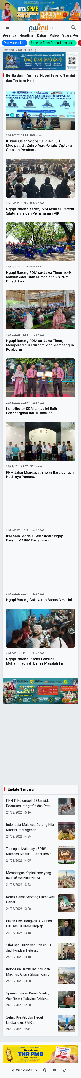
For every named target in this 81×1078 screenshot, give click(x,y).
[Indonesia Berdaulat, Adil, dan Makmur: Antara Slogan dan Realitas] (66, 975)
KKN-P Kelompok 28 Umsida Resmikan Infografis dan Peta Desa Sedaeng (28, 803)
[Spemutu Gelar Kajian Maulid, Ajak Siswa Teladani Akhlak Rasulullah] (66, 999)
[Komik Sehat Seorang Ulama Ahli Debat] (66, 903)
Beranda (9, 35)
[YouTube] (54, 1070)
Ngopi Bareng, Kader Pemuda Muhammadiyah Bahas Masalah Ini (34, 661)
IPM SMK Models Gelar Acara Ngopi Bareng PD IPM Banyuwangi (35, 538)
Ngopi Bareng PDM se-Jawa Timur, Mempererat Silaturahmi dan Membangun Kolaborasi (40, 344)
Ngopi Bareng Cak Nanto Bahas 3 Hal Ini (39, 599)
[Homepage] (40, 27)
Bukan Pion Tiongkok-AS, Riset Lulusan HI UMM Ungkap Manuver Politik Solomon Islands (29, 924)
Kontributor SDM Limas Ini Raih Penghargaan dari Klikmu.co (31, 410)
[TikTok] (64, 1070)
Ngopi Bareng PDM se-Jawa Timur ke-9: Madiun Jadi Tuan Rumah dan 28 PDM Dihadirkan (39, 276)
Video (54, 35)
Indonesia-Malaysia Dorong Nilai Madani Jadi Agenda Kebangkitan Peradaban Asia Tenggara (30, 827)
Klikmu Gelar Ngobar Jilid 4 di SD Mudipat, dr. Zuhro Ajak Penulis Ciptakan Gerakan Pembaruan (39, 145)
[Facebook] (44, 1070)
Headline (26, 35)
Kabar (41, 35)
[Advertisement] (40, 744)
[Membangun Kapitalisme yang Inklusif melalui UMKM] (66, 879)
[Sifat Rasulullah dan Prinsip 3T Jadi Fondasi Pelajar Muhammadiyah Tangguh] (66, 951)
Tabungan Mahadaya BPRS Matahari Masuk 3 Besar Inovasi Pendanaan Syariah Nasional (30, 851)
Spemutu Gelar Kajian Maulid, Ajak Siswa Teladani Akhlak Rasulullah (27, 996)
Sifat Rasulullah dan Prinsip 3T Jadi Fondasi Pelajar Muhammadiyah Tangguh (28, 948)
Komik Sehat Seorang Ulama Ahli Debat (30, 899)
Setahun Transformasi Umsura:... (53, 43)
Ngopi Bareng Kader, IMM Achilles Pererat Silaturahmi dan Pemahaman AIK (40, 211)
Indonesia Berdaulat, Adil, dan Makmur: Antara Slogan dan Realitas (28, 972)
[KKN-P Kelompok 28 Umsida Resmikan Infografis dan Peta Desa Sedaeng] (66, 806)
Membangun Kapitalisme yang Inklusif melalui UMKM (28, 875)
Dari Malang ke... (14, 43)
